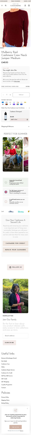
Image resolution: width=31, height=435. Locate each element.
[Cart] (29, 5)
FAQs (3, 367)
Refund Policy (5, 403)
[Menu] (2, 5)
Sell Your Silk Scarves (7, 376)
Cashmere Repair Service (8, 370)
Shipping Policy (5, 400)
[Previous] (26, 108)
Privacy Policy (5, 397)
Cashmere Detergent (16, 111)
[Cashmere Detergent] (5, 116)
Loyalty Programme (6, 384)
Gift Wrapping (5, 381)
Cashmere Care (5, 364)
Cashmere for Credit (6, 373)
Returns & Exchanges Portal (8, 358)
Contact (3, 387)
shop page (17, 81)
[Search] (6, 5)
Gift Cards (4, 378)
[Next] (29, 108)
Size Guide (4, 361)
